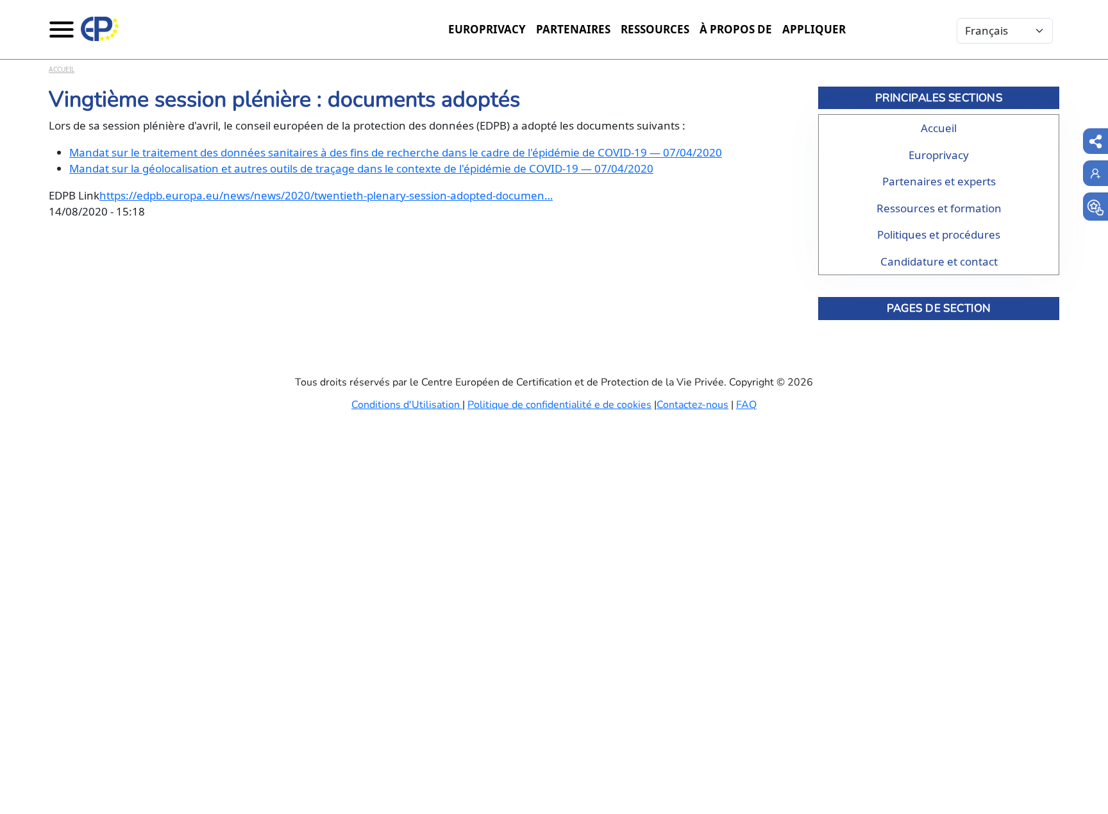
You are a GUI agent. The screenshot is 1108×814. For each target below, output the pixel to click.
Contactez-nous (692, 405)
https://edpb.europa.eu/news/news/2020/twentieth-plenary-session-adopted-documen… (326, 195)
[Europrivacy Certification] (100, 28)
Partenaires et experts (939, 181)
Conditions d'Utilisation (406, 405)
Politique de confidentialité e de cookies (559, 405)
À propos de (736, 29)
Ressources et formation (939, 208)
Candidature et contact (939, 261)
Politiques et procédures (938, 234)
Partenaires (573, 29)
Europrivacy (487, 29)
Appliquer (814, 29)
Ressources (655, 29)
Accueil (61, 69)
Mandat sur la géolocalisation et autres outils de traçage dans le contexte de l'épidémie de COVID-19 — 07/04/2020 (361, 168)
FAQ (746, 405)
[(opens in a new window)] (1095, 206)
